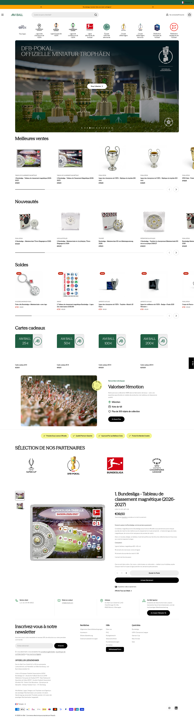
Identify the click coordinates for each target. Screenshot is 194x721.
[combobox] (65, 14)
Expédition (125, 517)
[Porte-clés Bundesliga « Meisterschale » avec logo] (29, 284)
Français (187, 2)
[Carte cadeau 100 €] (112, 341)
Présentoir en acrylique (147, 238)
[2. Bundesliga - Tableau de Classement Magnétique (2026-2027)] (70, 158)
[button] (41, 7)
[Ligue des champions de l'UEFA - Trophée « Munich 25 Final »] (112, 284)
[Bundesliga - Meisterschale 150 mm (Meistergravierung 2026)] (112, 221)
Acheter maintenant (147, 580)
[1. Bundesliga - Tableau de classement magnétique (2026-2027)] (29, 158)
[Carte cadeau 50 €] (70, 341)
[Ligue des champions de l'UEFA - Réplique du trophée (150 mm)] (112, 158)
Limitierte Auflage (104, 301)
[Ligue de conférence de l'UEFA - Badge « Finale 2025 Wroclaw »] (154, 284)
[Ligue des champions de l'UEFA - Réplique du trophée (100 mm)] (154, 158)
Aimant (59, 301)
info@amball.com (67, 603)
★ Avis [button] (193, 363)
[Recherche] (95, 14)
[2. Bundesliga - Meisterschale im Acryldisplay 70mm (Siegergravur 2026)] (70, 221)
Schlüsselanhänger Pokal (23, 301)
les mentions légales (34, 654)
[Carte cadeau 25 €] (29, 341)
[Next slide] (112, 128)
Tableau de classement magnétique (26, 175)
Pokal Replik (102, 175)
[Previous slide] (82, 128)
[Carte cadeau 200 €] (154, 341)
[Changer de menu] (2, 14)
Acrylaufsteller (62, 238)
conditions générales (48, 652)
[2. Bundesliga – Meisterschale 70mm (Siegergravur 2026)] (29, 221)
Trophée (101, 238)
